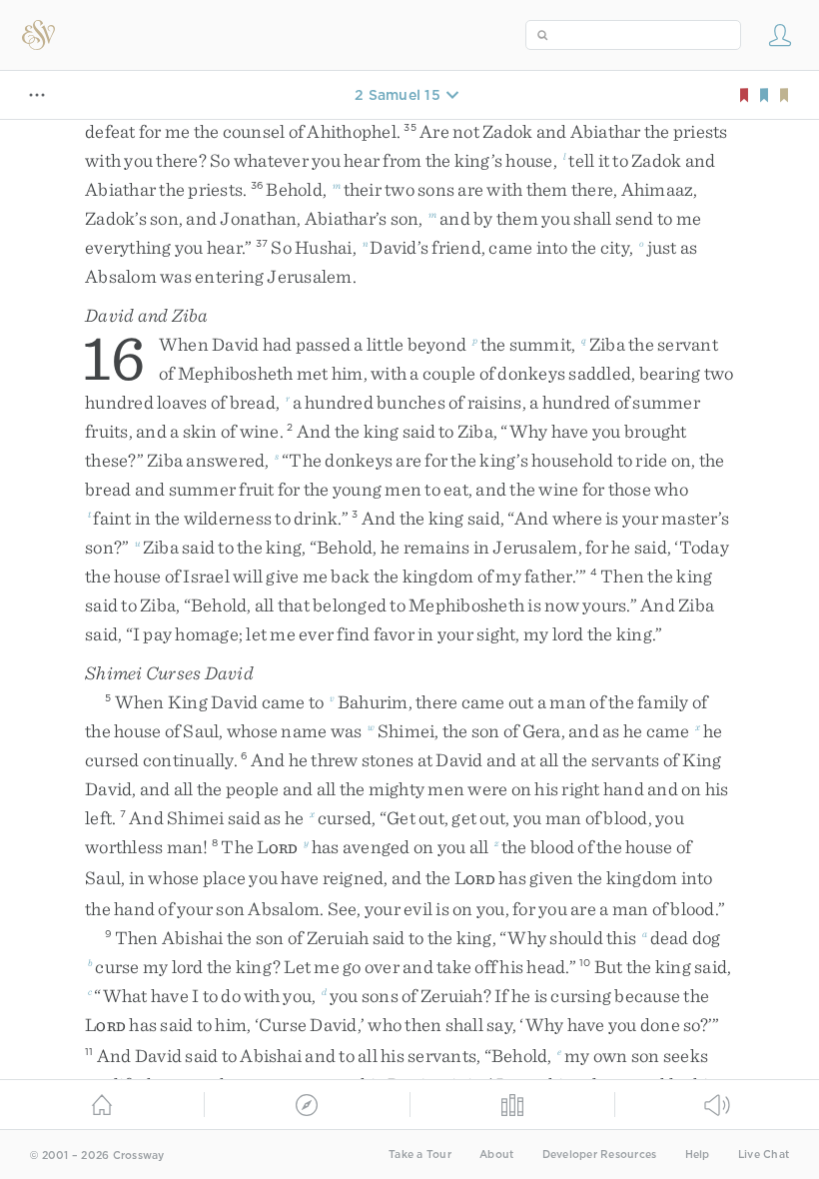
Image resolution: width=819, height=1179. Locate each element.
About (496, 1154)
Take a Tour (420, 1154)
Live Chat (763, 1154)
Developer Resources (599, 1154)
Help (697, 1154)
